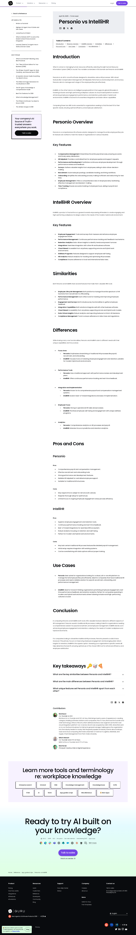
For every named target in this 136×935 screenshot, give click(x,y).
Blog (34, 902)
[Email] (60, 28)
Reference (17, 872)
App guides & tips (27, 872)
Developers (36, 896)
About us (84, 891)
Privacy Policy (16, 931)
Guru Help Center (62, 888)
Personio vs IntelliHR (41, 872)
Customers (36, 891)
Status (59, 891)
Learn (34, 888)
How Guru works (13, 891)
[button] (19, 3)
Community (36, 899)
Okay (27, 929)
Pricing (53, 3)
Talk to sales (122, 3)
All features (11, 896)
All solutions (12, 899)
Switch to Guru (86, 902)
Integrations (12, 894)
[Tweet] (67, 28)
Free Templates (87, 905)
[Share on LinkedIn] (64, 28)
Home (10, 872)
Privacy (37, 927)
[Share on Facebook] (71, 28)
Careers (84, 888)
